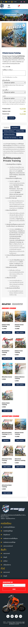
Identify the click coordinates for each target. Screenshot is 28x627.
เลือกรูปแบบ (6, 440)
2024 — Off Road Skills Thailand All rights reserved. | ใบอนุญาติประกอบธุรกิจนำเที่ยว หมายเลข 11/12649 (14, 623)
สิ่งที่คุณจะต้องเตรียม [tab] (9, 134)
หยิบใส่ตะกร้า (11, 118)
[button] (9, 5)
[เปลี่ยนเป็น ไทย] (21, 2)
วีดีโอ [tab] (20, 138)
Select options (7, 332)
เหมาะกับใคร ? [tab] (15, 128)
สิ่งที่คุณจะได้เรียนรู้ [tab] (9, 131)
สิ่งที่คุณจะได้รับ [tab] (20, 131)
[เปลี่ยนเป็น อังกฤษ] (24, 2)
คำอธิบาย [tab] (6, 128)
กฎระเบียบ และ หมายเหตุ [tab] (10, 138)
